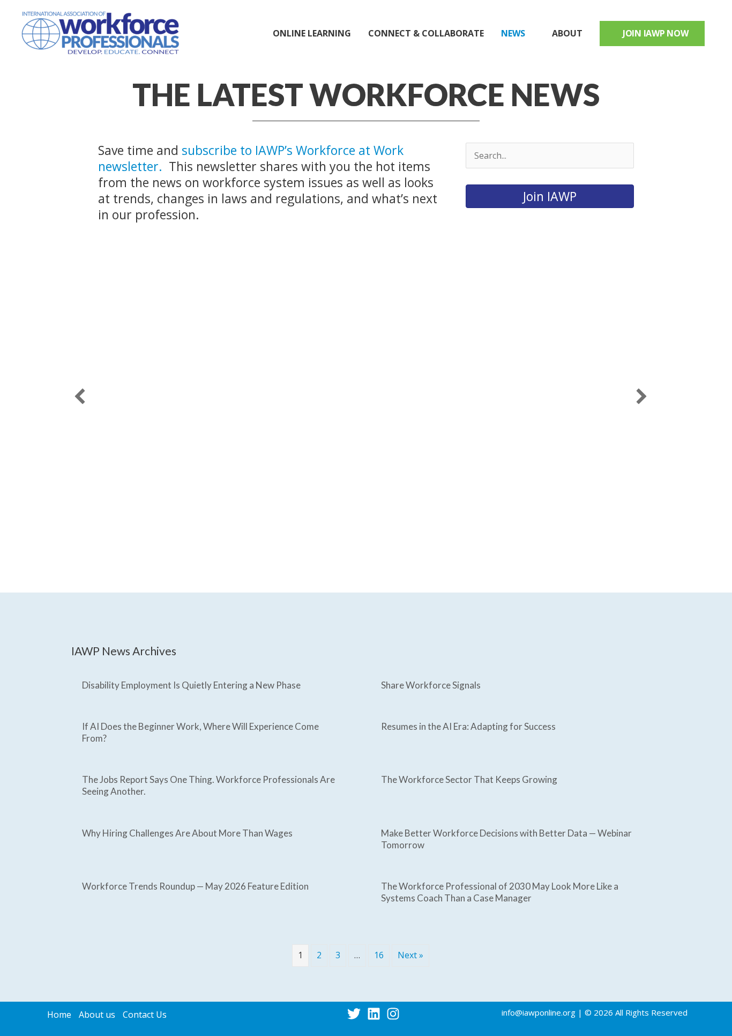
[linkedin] (376, 1013)
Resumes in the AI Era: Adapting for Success (468, 726)
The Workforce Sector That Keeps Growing (469, 779)
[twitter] (356, 1013)
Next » (410, 955)
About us (97, 1014)
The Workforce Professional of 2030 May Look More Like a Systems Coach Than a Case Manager (499, 892)
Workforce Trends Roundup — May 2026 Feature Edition (195, 886)
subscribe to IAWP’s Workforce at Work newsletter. (251, 158)
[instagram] (395, 1013)
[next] (641, 396)
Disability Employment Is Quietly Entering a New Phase (191, 685)
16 (379, 955)
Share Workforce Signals (431, 685)
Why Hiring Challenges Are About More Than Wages (187, 833)
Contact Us (145, 1014)
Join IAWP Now (656, 33)
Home (59, 1014)
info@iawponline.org (539, 1012)
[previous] (79, 396)
